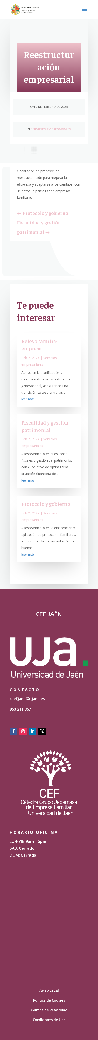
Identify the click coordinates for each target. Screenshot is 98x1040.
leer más (28, 399)
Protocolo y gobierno (45, 503)
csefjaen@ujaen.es (27, 698)
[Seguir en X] (42, 731)
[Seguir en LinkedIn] (32, 731)
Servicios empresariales (51, 129)
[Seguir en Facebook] (13, 731)
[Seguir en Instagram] (23, 731)
